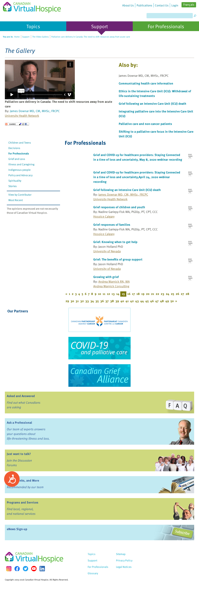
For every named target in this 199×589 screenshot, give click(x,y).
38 (112, 301)
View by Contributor (19, 195)
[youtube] (34, 568)
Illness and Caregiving (21, 164)
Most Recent (15, 200)
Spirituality (14, 181)
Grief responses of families (111, 224)
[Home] (32, 6)
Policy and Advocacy (20, 175)
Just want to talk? (19, 453)
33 (87, 301)
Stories (12, 186)
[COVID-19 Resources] (99, 348)
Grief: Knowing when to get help (115, 242)
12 (108, 293)
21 (152, 293)
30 (72, 301)
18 (138, 293)
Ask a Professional (19, 422)
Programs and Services (22, 502)
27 (182, 293)
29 (67, 301)
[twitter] (25, 568)
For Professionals (18, 153)
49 (167, 301)
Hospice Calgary (103, 216)
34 (92, 301)
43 (137, 301)
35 (97, 301)
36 (102, 301)
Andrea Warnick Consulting (111, 286)
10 (99, 293)
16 (128, 293)
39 (117, 301)
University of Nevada (107, 251)
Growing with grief (106, 276)
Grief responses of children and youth (119, 207)
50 (172, 301)
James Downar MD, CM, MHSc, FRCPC (35, 111)
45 (147, 301)
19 (142, 293)
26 (177, 293)
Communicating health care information (146, 83)
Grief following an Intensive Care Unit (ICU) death (152, 103)
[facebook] (17, 568)
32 (82, 301)
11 (104, 293)
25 (172, 293)
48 (162, 301)
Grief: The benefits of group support (117, 259)
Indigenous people (19, 170)
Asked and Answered (21, 396)
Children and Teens (19, 142)
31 (77, 301)
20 (147, 293)
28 (187, 293)
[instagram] (8, 568)
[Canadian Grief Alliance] (99, 375)
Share (17, 124)
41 (127, 301)
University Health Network (22, 115)
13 (113, 293)
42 (132, 301)
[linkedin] (42, 568)
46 (152, 301)
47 (157, 301)
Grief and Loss (16, 159)
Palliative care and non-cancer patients (145, 123)
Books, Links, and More (23, 480)
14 (117, 293)
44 (142, 301)
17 (133, 293)
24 (167, 293)
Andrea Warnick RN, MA (114, 281)
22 (157, 293)
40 (122, 301)
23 (162, 293)
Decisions (14, 148)
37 (107, 301)
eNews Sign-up (17, 529)
